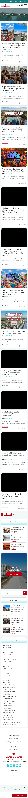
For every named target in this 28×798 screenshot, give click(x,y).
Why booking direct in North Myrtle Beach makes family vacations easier (17, 629)
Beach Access (7, 645)
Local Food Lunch (8, 685)
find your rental (19, 795)
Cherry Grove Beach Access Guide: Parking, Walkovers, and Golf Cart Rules (17, 537)
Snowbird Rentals (9, 701)
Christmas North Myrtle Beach (13, 657)
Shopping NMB (7, 699)
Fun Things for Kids (9, 659)
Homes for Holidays (9, 671)
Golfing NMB (7, 666)
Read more (5, 60)
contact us (6, 795)
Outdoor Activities (9, 692)
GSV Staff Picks (7, 668)
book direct (7, 650)
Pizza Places (7, 694)
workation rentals (9, 724)
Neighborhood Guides (10, 687)
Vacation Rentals (8, 712)
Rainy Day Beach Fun (9, 696)
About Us (14, 778)
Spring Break (7, 708)
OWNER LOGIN (14, 1)
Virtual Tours (7, 715)
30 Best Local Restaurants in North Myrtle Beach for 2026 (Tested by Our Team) (17, 546)
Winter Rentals (8, 719)
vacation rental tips (9, 710)
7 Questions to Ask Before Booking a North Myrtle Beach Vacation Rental (17, 620)
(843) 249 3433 (14, 749)
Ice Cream (6, 673)
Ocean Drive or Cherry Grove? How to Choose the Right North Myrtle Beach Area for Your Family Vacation (17, 609)
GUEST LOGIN (22, 1)
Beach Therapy (7, 647)
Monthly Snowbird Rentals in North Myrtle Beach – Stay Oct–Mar (17, 529)
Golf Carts (6, 664)
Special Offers (7, 706)
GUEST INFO (5, 1)
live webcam (7, 680)
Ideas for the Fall (8, 675)
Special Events (7, 703)
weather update (8, 717)
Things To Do (14, 775)
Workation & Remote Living (12, 722)
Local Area (6, 682)
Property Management (14, 777)
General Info (7, 661)
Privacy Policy (17, 789)
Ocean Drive (7, 689)
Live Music (6, 678)
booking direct (8, 652)
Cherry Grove (7, 654)
